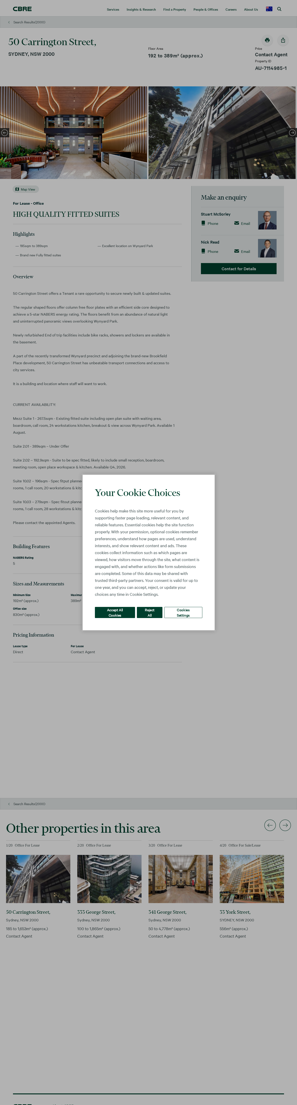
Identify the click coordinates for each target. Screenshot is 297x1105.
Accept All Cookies (115, 612)
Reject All (150, 612)
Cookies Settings (183, 612)
